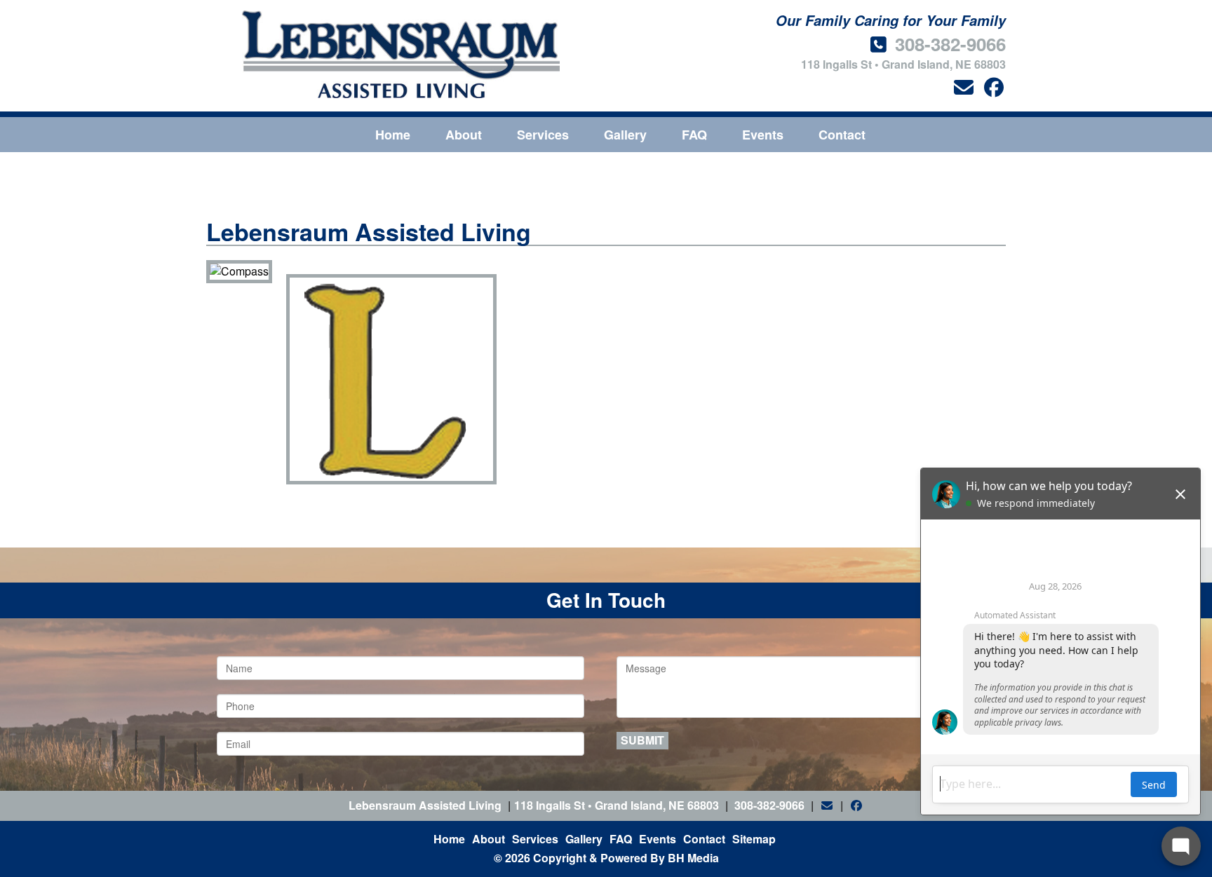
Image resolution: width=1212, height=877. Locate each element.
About (463, 134)
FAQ (694, 134)
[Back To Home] (400, 54)
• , (616, 805)
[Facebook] (993, 86)
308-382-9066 (950, 44)
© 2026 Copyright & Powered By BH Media (606, 858)
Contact (842, 134)
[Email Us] (963, 86)
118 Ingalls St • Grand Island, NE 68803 (903, 64)
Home (392, 134)
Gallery (625, 134)
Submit (642, 740)
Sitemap (754, 839)
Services (543, 134)
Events (762, 134)
